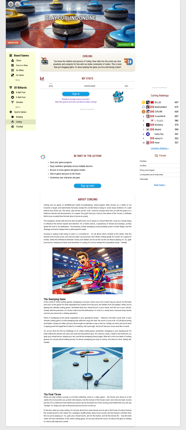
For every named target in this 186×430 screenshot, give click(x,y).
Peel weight (144, 179)
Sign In (76, 93)
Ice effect (143, 166)
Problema (143, 161)
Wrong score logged (147, 170)
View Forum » (160, 185)
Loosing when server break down (151, 175)
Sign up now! (87, 185)
